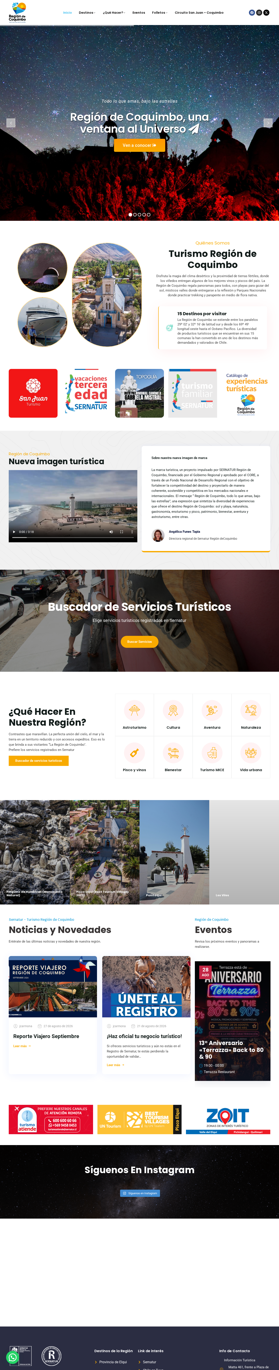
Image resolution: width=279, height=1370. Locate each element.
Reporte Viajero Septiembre (46, 1036)
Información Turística (239, 1360)
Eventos (139, 12)
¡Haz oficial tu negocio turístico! (144, 1036)
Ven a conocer (137, 145)
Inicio (67, 12)
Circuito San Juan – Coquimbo (199, 12)
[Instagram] (259, 13)
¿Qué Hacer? (113, 12)
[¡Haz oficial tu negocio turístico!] (146, 986)
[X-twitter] (266, 13)
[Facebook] (252, 13)
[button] (12, 1357)
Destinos (86, 12)
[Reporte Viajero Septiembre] (53, 986)
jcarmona (25, 1026)
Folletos (158, 12)
